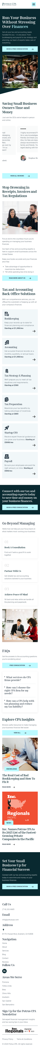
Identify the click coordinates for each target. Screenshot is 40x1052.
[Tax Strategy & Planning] (7, 371)
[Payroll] (7, 456)
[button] (34, 4)
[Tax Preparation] (7, 399)
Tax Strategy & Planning (18, 375)
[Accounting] (7, 342)
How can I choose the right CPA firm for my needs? (17, 690)
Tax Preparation (13, 404)
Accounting (11, 347)
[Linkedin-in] (4, 971)
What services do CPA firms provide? (17, 679)
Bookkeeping (12, 318)
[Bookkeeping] (7, 314)
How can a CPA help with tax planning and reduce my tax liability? (19, 703)
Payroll (8, 461)
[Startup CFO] (7, 428)
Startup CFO (11, 432)
